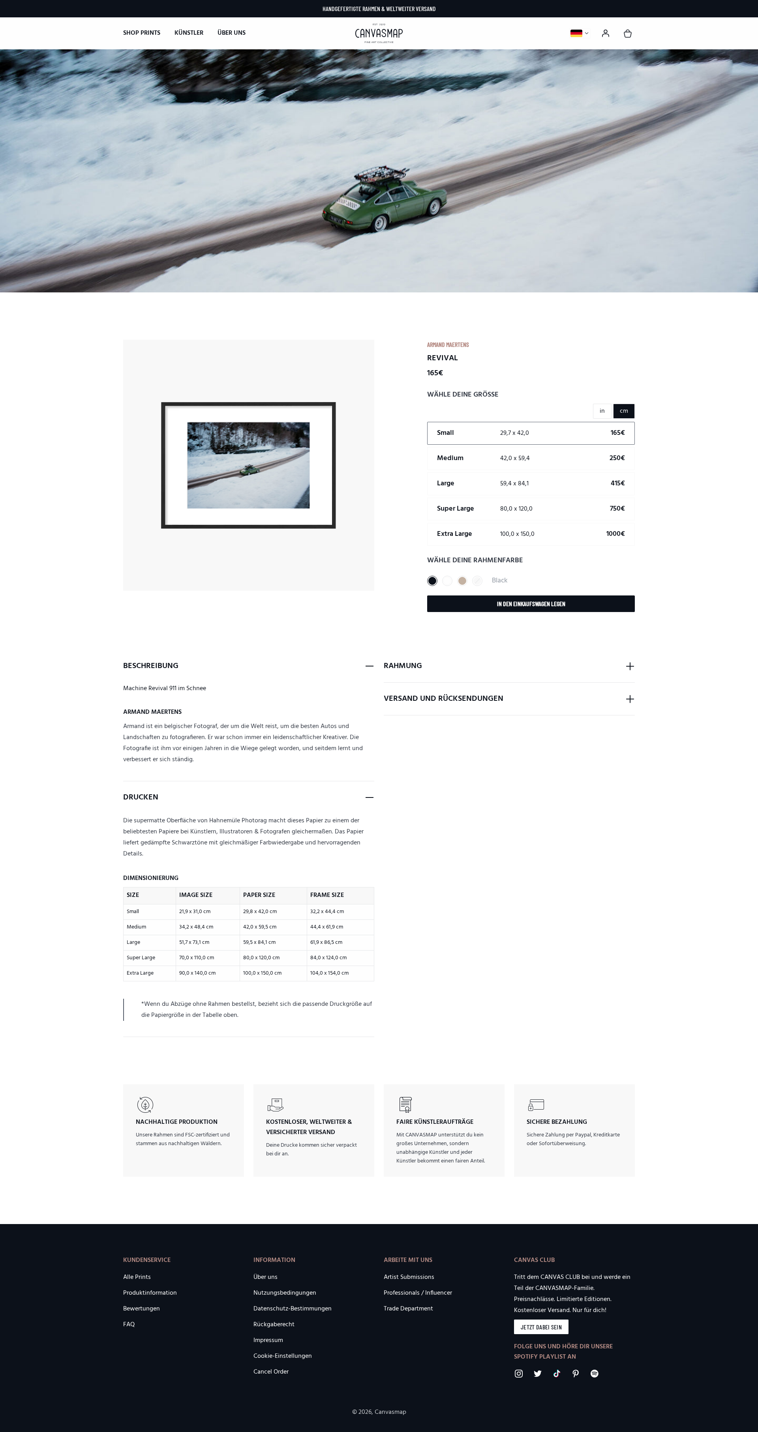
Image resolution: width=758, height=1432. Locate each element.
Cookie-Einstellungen (282, 1356)
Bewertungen (141, 1309)
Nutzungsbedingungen (284, 1293)
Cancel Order (271, 1372)
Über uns (232, 33)
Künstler (188, 33)
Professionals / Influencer (418, 1293)
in (602, 411)
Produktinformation (150, 1293)
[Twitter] (537, 1373)
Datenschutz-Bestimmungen (292, 1309)
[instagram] (518, 1373)
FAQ (129, 1325)
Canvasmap (390, 1412)
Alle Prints (137, 1277)
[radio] (531, 433)
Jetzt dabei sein (541, 1327)
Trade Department (408, 1309)
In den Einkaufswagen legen (531, 603)
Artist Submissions (409, 1277)
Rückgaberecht (274, 1325)
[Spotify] (594, 1373)
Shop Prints (141, 33)
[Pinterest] (575, 1373)
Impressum (268, 1340)
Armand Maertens (448, 344)
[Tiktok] (556, 1373)
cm (624, 411)
